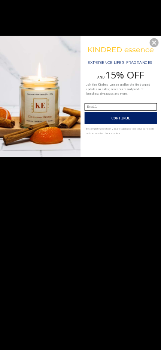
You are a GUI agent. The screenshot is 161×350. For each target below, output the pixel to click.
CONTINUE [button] (121, 118)
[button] (154, 42)
